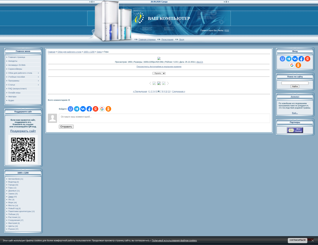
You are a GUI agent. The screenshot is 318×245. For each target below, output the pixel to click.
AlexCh (200, 62)
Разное (11, 229)
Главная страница (147, 39)
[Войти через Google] (102, 109)
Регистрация (167, 39)
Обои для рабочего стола (69, 52)
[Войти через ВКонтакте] (83, 109)
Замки (11, 193)
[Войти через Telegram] (77, 109)
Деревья (12, 191)
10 (166, 91)
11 (169, 91)
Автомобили (14, 179)
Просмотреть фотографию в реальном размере (159, 66)
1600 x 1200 (89, 52)
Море (10, 202)
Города (11, 185)
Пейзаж (11, 214)
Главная (51, 52)
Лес (10, 199)
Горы (10, 188)
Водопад (12, 182)
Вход (181, 39)
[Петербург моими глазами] (295, 132)
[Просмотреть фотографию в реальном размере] (159, 58)
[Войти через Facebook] (89, 109)
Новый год (13, 208)
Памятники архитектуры (19, 211)
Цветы (11, 226)
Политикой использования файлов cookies (174, 240)
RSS (227, 30)
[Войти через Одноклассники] (108, 109)
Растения (12, 217)
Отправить (66, 126)
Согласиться (297, 240)
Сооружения (14, 220)
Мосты (11, 205)
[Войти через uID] (70, 109)
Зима (10, 196)
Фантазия (12, 223)
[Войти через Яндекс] (95, 109)
